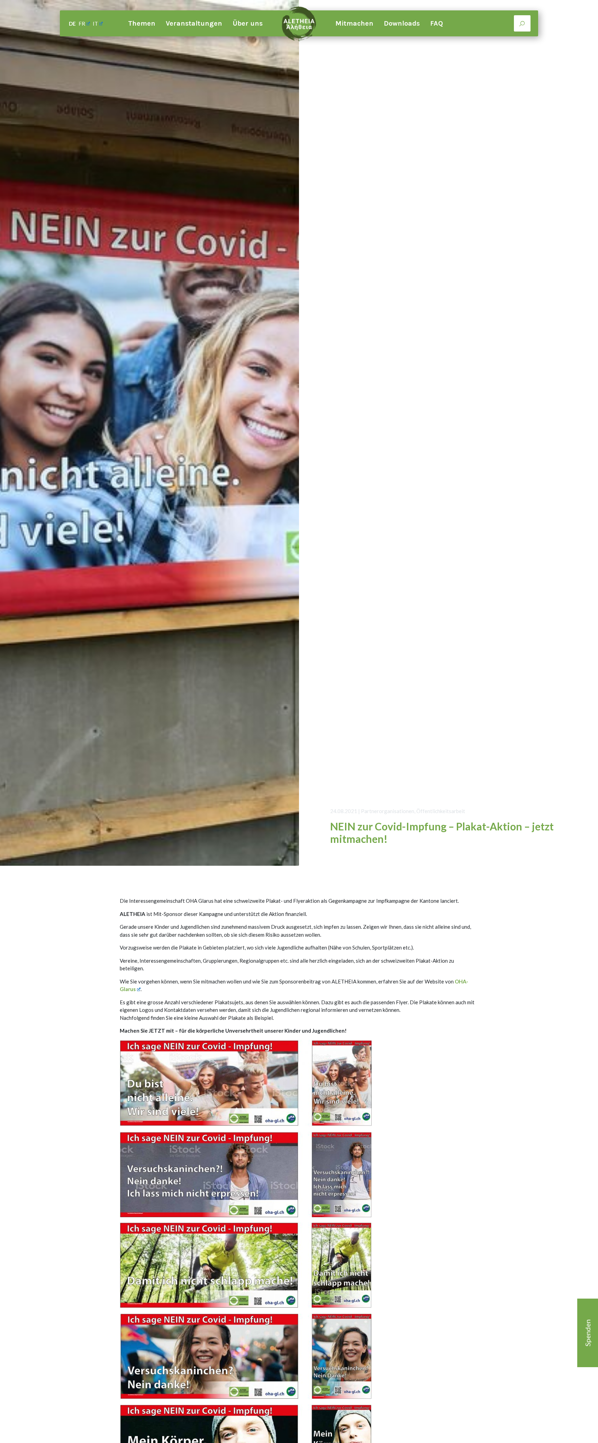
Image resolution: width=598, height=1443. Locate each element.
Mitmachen (354, 23)
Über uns (248, 23)
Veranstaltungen (194, 23)
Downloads (402, 23)
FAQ (436, 23)
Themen (141, 23)
